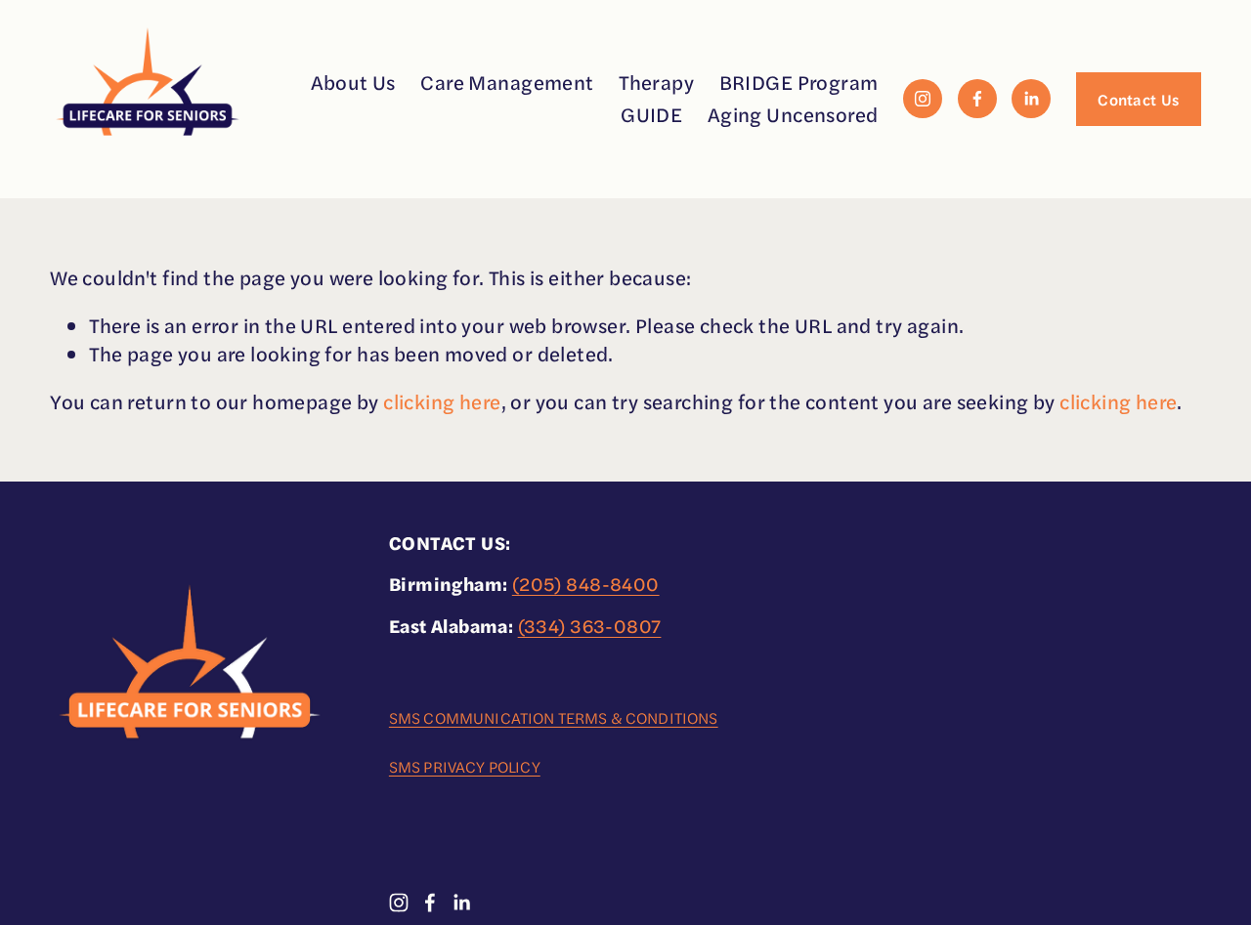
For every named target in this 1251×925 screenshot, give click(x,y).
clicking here (441, 401)
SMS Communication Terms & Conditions (553, 718)
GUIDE (651, 114)
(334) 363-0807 (590, 626)
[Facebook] (977, 98)
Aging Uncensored (793, 114)
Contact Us (1138, 99)
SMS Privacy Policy (464, 767)
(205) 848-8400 (586, 584)
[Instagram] (922, 98)
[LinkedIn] (1031, 98)
